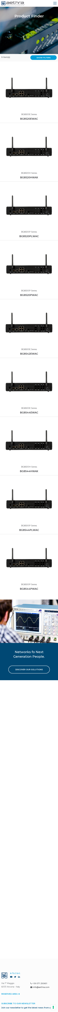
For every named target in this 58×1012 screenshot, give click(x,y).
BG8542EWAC (29, 353)
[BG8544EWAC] (29, 381)
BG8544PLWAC (29, 530)
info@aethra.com (41, 987)
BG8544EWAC (29, 412)
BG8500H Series (29, 173)
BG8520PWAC (29, 295)
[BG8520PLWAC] (29, 205)
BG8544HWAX (29, 471)
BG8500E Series (29, 114)
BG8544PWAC (29, 588)
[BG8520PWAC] (29, 264)
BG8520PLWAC (29, 236)
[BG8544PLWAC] (29, 499)
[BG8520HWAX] (29, 146)
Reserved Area (9, 994)
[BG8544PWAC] (29, 557)
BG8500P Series (29, 232)
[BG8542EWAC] (29, 322)
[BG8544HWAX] (29, 440)
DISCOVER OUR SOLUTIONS (29, 669)
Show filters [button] (44, 58)
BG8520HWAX (29, 177)
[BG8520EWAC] (29, 87)
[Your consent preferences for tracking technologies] (53, 1007)
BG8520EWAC (29, 118)
